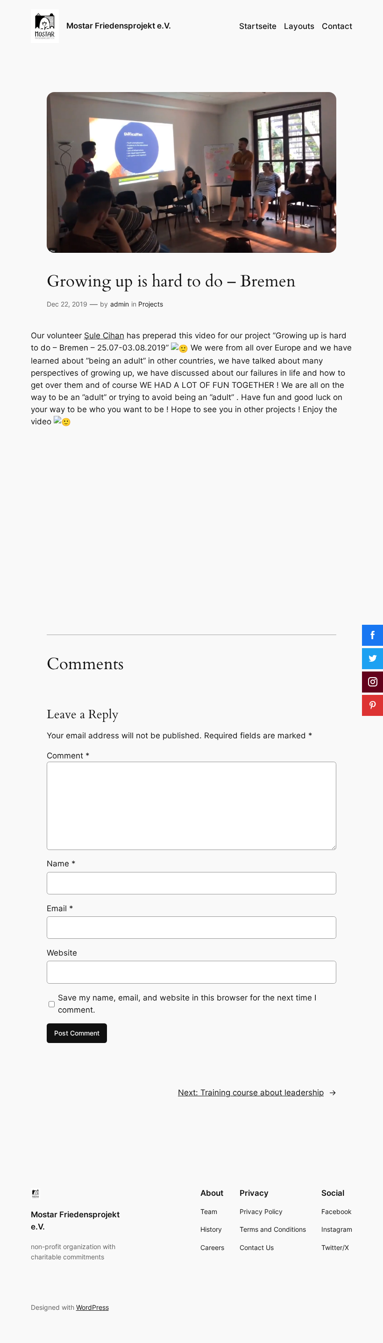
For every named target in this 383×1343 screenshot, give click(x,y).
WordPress (92, 1307)
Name (61, 863)
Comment (68, 755)
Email (60, 908)
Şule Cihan (104, 335)
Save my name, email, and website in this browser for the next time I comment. (187, 1003)
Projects (150, 304)
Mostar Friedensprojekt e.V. (118, 25)
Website (62, 952)
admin (119, 304)
